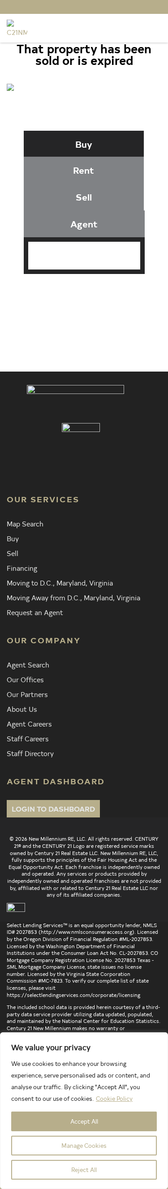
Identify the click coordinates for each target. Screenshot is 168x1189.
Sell (12, 553)
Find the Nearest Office (96, 309)
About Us (22, 709)
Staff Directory (30, 753)
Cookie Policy (114, 1098)
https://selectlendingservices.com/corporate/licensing (73, 994)
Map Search (25, 523)
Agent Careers (29, 723)
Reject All (84, 1169)
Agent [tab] (84, 224)
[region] (84, 1110)
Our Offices (25, 679)
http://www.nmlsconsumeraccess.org (86, 931)
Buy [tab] (83, 144)
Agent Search (28, 664)
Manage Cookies (84, 1145)
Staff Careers (27, 738)
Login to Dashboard (53, 808)
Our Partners (27, 694)
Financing (22, 568)
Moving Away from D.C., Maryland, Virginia (73, 597)
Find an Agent (96, 293)
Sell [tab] (84, 197)
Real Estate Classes (96, 325)
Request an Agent (35, 612)
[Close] (158, 1040)
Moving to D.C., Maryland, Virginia (60, 582)
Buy (13, 538)
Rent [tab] (83, 170)
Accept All (84, 1121)
